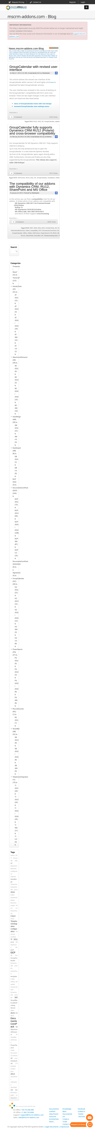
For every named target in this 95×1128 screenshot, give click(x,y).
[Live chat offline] (89, 1117)
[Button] (86, 7)
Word (12, 1016)
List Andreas (48, 136)
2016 (13, 892)
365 (12, 890)
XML (16, 861)
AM (12, 1090)
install (12, 1050)
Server (23, 235)
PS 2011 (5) (16, 660)
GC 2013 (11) (16, 601)
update (57, 121)
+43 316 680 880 (27, 1110)
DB (17, 942)
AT (58, 228)
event (12, 919)
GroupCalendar (49, 121)
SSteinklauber (46, 73)
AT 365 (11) (16, 337)
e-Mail (12, 979)
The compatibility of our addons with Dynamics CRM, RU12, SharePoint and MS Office (32, 186)
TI (59, 235)
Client (27, 230)
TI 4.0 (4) (16, 839)
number (13, 1069)
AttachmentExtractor (18, 230)
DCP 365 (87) (16, 541)
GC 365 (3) (16, 629)
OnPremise (21, 178)
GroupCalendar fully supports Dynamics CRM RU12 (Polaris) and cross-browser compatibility (32, 130)
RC (17, 947)
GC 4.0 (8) (16, 640)
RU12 (35, 121)
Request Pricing (18, 2)
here (52, 82)
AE (56, 228)
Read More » (13, 112)
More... (52, 1121)
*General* (26, 193)
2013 (43, 228)
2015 (16, 966)
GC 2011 (24, 73)
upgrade (13, 876)
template (14, 976)
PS (51, 233)
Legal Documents (52, 1127)
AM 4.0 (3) (16, 439)
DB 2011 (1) (16, 459)
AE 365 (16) (16, 408)
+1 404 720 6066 (27, 1112)
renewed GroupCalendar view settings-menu (31, 106)
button (12, 895)
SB (58, 233)
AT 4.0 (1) (16, 348)
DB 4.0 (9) (16, 470)
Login (83, 2)
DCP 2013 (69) (16, 513)
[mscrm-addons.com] (16, 9)
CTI (16, 1063)
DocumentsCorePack (49, 230)
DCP (39, 230)
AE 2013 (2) (16, 380)
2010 (35, 228)
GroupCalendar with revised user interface (33, 68)
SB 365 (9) (16, 768)
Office (25, 233)
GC (43, 121)
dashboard (14, 897)
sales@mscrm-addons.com (28, 1117)
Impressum (64, 1127)
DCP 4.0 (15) (16, 552)
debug (13, 900)
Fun (16, 955)
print (12, 1071)
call (16, 982)
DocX (16, 890)
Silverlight (14, 1087)
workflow (13, 937)
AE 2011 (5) (16, 368)
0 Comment (18, 117)
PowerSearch (45, 233)
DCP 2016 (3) (14, 482)
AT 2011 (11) (16, 297)
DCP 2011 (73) (16, 502)
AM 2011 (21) (16, 428)
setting (13, 982)
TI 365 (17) (16, 827)
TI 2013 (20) (16, 799)
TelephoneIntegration (51, 235)
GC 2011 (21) (16, 590)
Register (72, 2)
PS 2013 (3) (16, 672)
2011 (39, 121)
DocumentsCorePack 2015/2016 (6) (20, 564)
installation (51, 178)
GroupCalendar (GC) (34, 73)
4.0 (17, 908)
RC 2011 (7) (16, 720)
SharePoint (29, 235)
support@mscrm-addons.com (32, 1115)
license (15, 858)
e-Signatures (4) (17, 572)
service (13, 934)
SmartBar (37, 235)
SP (42, 235)
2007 (31, 228)
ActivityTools (49, 228)
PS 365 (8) (16, 700)
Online (57, 178)
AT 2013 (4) (16, 309)
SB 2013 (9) (16, 740)
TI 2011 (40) (16, 788)
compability (34, 230)
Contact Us (37, 2)
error (12, 942)
